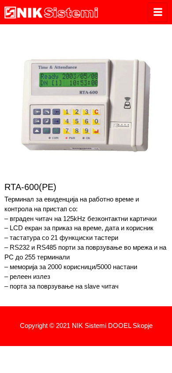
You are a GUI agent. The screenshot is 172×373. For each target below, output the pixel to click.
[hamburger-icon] (158, 12)
